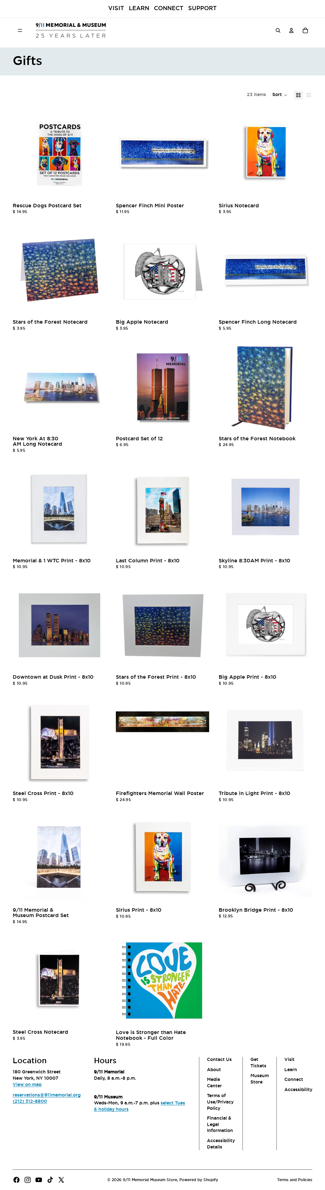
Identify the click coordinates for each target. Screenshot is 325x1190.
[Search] (278, 30)
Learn (139, 8)
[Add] (96, 191)
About (214, 1069)
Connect (168, 8)
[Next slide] (96, 154)
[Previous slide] (22, 154)
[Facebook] (16, 1180)
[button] (280, 95)
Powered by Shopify (198, 1180)
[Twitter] (61, 1180)
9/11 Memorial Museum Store (150, 1180)
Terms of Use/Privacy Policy (220, 1102)
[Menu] (20, 30)
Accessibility (298, 1090)
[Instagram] (27, 1180)
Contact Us (219, 1059)
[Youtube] (39, 1180)
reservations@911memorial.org (47, 1095)
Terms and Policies (294, 1180)
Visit (116, 8)
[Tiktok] (50, 1180)
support (202, 8)
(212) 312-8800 (30, 1101)
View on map (27, 1084)
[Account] (291, 30)
